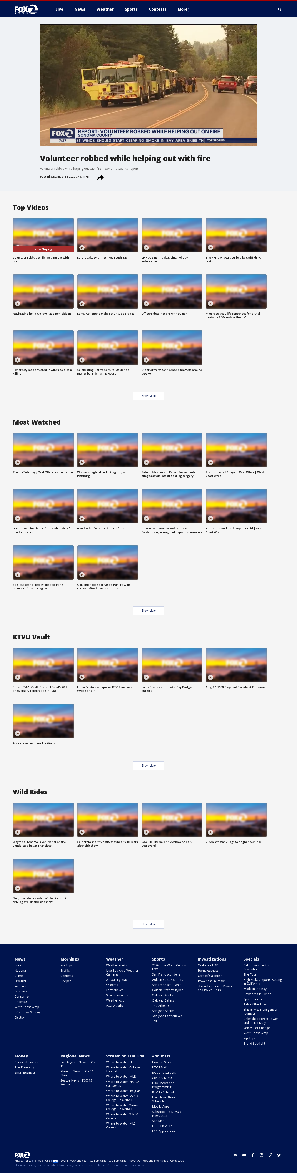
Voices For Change (257, 1028)
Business (21, 991)
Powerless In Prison (212, 981)
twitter (278, 1155)
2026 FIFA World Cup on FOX (169, 967)
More (183, 9)
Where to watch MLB (121, 1076)
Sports (158, 959)
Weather (114, 959)
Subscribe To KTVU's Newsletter (166, 1114)
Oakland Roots (162, 995)
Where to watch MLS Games (121, 1125)
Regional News (75, 1056)
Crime (19, 976)
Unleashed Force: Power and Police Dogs (215, 988)
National (21, 970)
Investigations (212, 959)
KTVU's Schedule (163, 1092)
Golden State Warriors (167, 979)
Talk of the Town (256, 1004)
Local (18, 965)
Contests (66, 976)
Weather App (115, 1000)
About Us (161, 1056)
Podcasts (21, 1002)
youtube (244, 1155)
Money (21, 1056)
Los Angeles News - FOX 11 (77, 1064)
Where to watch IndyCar (123, 1091)
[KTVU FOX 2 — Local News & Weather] (29, 9)
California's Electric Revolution (257, 967)
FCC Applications (163, 1131)
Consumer (22, 996)
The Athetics (161, 1006)
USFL (155, 1021)
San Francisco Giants (166, 985)
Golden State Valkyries (167, 990)
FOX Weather (115, 1006)
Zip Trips (66, 965)
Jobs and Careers (164, 1072)
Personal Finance (27, 1062)
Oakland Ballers (163, 1000)
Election (20, 1017)
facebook (252, 1155)
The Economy (24, 1067)
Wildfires (21, 986)
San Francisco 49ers (166, 974)
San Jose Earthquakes (167, 1016)
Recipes (65, 981)
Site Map (158, 1121)
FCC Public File (162, 1126)
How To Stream (163, 1062)
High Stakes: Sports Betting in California (263, 981)
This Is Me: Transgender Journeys (260, 1011)
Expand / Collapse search (279, 9)
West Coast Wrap (27, 1007)
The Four (250, 974)
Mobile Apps (160, 1106)
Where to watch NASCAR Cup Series (123, 1084)
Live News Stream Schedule (165, 1099)
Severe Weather (117, 995)
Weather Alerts (116, 965)
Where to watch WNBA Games (122, 1116)
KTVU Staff (159, 1067)
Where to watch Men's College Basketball (122, 1098)
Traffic (65, 970)
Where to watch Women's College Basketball (124, 1107)
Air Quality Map (117, 979)
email (235, 1155)
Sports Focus (253, 999)
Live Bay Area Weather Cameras (122, 972)
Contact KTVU (162, 1078)
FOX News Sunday (27, 1012)
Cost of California (210, 976)
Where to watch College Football (123, 1069)
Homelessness (208, 970)
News (20, 959)
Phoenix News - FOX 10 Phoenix (77, 1073)
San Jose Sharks (163, 1011)
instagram (261, 1155)
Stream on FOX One (125, 1056)
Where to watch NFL (120, 1062)
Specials (251, 959)
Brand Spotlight (254, 1043)
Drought (20, 981)
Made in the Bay (255, 989)
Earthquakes (114, 990)
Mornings (69, 959)
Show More (149, 395)
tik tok (270, 1155)
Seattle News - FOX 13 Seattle (76, 1082)
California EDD (208, 965)
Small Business (25, 1072)
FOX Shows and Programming (163, 1085)
